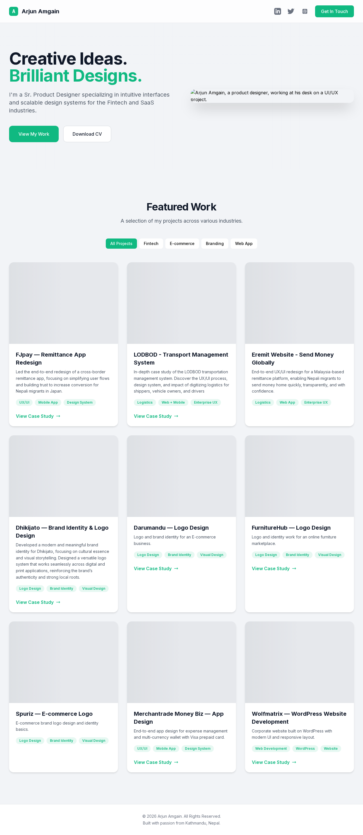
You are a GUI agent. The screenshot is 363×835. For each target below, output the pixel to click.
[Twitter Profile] (291, 11)
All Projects (121, 243)
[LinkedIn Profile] (277, 11)
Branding (215, 243)
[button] (63, 344)
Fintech (151, 243)
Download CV (87, 134)
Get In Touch (334, 11)
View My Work (33, 134)
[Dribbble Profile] (304, 11)
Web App (244, 243)
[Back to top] (347, 823)
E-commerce (182, 243)
